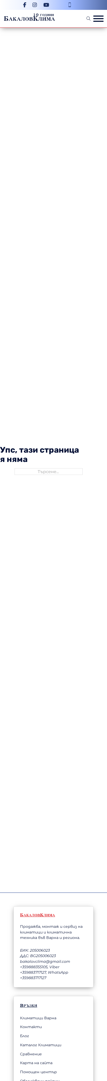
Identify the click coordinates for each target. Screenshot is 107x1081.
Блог (24, 1036)
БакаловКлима (29, 19)
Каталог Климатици (40, 1045)
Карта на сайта (36, 1063)
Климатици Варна (38, 1018)
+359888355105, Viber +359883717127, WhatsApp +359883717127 (44, 972)
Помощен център (38, 1072)
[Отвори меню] (98, 19)
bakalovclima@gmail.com (45, 961)
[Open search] (88, 18)
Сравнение (31, 1054)
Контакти (31, 1026)
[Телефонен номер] (69, 5)
